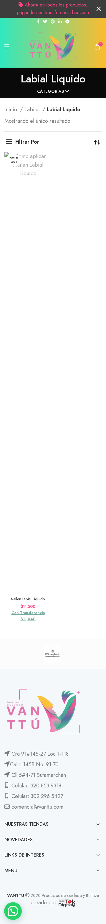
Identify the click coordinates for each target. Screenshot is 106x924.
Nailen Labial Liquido (28, 599)
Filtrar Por (27, 142)
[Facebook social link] (38, 21)
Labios (32, 109)
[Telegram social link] (67, 21)
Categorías (50, 91)
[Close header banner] (98, 9)
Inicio (11, 109)
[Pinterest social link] (53, 21)
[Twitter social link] (45, 21)
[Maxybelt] (52, 654)
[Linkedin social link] (60, 21)
